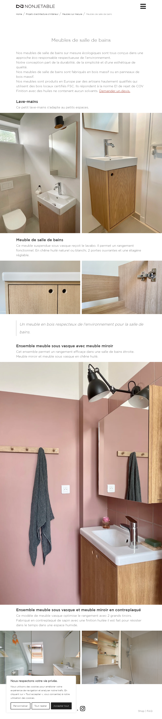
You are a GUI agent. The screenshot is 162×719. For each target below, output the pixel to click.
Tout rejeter (40, 706)
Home (19, 14)
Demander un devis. (114, 91)
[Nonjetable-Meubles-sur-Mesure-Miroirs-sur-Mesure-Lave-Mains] (40, 232)
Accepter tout (61, 706)
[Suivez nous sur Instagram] (82, 710)
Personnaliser (20, 706)
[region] (41, 694)
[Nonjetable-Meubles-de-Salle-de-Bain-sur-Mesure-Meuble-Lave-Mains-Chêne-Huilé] (122, 232)
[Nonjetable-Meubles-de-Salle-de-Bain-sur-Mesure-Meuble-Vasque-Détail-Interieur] (122, 313)
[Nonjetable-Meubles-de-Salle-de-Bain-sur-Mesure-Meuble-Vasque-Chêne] (40, 313)
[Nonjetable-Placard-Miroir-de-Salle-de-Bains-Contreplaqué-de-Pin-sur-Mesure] (122, 683)
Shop (141, 711)
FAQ (150, 711)
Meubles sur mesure (72, 14)
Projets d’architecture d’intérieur (42, 14)
